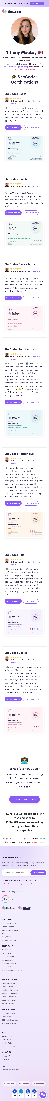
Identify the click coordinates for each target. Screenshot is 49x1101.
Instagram (10, 1084)
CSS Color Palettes (9, 1013)
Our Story (5, 1059)
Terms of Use (7, 1040)
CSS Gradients (7, 1017)
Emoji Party (6, 967)
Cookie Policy (7, 1043)
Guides (4, 933)
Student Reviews (8, 927)
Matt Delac (6, 884)
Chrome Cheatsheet (9, 997)
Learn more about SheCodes (24, 799)
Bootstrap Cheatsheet (10, 1000)
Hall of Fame (6, 953)
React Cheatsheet (8, 1004)
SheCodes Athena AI (9, 1023)
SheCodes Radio (8, 957)
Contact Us (6, 1056)
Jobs (4, 1063)
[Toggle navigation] (44, 11)
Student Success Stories (10, 930)
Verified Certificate (13, 127)
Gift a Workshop (7, 960)
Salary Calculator (8, 937)
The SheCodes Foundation (11, 1070)
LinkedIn (25, 1084)
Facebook (40, 1084)
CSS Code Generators (10, 1020)
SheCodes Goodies (9, 963)
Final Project (29, 127)
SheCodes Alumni (8, 950)
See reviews (37, 3)
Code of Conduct (8, 1046)
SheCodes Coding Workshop (15, 66)
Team (4, 1066)
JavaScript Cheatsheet (10, 990)
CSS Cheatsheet (8, 987)
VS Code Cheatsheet (9, 993)
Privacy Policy (7, 1036)
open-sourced (26, 884)
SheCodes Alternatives (10, 940)
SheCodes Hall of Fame (24, 69)
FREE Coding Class (9, 923)
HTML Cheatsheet (8, 983)
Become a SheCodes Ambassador (14, 970)
